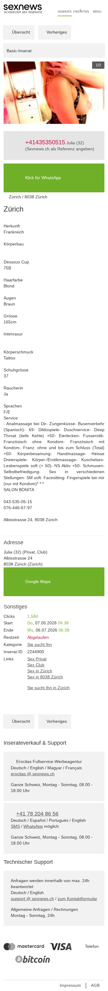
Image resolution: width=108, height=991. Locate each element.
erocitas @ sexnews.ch (33, 773)
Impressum (70, 985)
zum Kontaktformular (77, 898)
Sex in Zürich (39, 670)
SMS (15, 826)
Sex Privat (36, 658)
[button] (11, 93)
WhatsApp (33, 826)
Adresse (13, 542)
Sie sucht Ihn (39, 644)
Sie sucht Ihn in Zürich (48, 687)
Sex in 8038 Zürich (45, 676)
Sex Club (35, 664)
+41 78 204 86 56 (37, 814)
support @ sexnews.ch (32, 898)
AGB (95, 985)
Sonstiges (15, 607)
